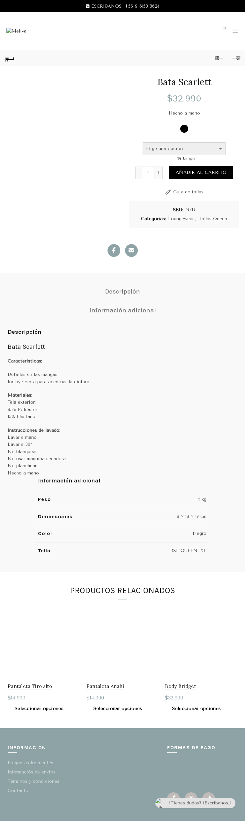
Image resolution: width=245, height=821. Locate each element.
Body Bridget (180, 686)
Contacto (18, 790)
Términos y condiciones (33, 781)
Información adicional (122, 310)
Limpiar (190, 158)
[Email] (131, 250)
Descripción (122, 291)
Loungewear (181, 218)
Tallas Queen (213, 218)
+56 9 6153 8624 (142, 6)
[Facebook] (114, 250)
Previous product (219, 58)
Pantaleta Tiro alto (30, 686)
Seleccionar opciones (39, 708)
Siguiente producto (235, 58)
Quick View (74, 611)
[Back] (10, 58)
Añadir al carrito (201, 172)
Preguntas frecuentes (30, 762)
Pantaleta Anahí (105, 686)
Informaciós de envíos (32, 772)
